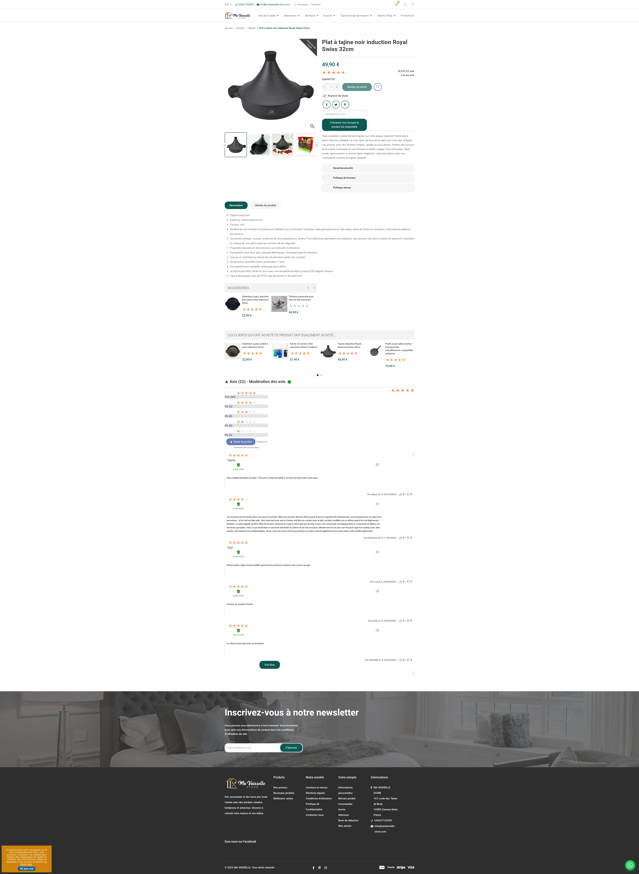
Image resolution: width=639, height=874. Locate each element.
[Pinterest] (345, 105)
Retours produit (346, 798)
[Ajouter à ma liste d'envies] (378, 87)
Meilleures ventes (283, 798)
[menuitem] (268, 15)
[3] (334, 72)
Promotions (407, 15)
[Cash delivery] (401, 868)
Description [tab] (236, 205)
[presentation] (225, 145)
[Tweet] (336, 105)
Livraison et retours (316, 787)
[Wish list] (412, 4)
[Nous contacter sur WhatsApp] (630, 865)
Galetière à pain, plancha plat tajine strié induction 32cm (255, 299)
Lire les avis (407, 75)
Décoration (290, 15)
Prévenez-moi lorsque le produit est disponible (344, 124)
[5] (343, 72)
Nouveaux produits (283, 793)
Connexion (302, 4)
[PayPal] (391, 868)
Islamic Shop (385, 15)
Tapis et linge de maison (355, 15)
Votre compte (347, 777)
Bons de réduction (348, 820)
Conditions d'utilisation (319, 798)
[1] (324, 72)
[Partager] (327, 105)
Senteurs (310, 15)
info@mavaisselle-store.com (274, 4)
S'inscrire (315, 4)
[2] (329, 72)
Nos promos (280, 787)
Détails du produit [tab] (265, 205)
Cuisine (328, 15)
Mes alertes (344, 825)
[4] (338, 72)
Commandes (345, 803)
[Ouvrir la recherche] (404, 4)
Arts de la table (267, 15)
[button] (318, 375)
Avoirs (341, 809)
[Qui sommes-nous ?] (246, 785)
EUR (227, 4)
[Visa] (410, 868)
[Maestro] (381, 868)
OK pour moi (26, 868)
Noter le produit (241, 441)
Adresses (343, 814)
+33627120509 (245, 4)
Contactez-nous (315, 814)
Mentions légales (315, 793)
